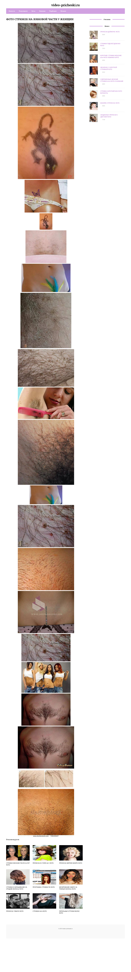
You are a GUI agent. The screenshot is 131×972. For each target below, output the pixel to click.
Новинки (42, 11)
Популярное (23, 11)
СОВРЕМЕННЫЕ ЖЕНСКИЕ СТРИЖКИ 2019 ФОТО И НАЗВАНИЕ (111, 80)
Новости (12, 11)
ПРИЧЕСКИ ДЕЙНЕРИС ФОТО (110, 32)
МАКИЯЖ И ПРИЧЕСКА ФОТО (109, 103)
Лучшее (63, 11)
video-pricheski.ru (65, 5)
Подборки (53, 11)
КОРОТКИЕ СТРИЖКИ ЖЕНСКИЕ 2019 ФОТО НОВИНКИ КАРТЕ (111, 56)
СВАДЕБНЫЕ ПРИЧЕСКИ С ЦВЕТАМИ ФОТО (109, 116)
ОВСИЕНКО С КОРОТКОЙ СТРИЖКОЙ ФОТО (108, 68)
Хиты (33, 11)
